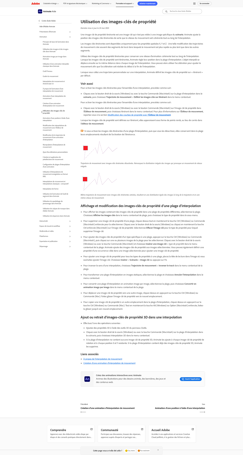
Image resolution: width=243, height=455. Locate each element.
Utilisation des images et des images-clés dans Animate (56, 50)
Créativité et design (50, 3)
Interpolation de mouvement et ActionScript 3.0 (54, 82)
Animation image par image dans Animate (54, 57)
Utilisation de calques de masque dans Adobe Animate (56, 210)
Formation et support (124, 3)
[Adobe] (35, 3)
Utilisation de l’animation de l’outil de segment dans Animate (55, 195)
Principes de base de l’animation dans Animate (56, 43)
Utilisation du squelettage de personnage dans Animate (53, 202)
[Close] (158, 450)
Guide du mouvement (50, 76)
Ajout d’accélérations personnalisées (55, 152)
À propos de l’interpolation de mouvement (102, 359)
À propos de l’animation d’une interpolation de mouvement (53, 90)
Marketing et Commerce (100, 3)
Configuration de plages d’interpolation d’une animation (56, 165)
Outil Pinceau (47, 71)
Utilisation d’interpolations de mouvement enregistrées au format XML (55, 174)
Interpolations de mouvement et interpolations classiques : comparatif (55, 182)
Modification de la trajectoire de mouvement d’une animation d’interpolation (54, 137)
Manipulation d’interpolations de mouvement (54, 146)
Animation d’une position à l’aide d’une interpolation (56, 119)
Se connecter (204, 3)
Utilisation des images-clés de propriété (54, 112)
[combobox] (182, 11)
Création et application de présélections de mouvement (53, 158)
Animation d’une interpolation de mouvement (54, 97)
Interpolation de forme (50, 189)
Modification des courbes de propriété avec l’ (139, 115)
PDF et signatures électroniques (74, 3)
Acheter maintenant (147, 3)
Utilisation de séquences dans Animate (56, 216)
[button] (194, 4)
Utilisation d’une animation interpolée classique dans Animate (56, 65)
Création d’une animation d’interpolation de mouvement (53, 104)
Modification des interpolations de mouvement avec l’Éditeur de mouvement (54, 127)
